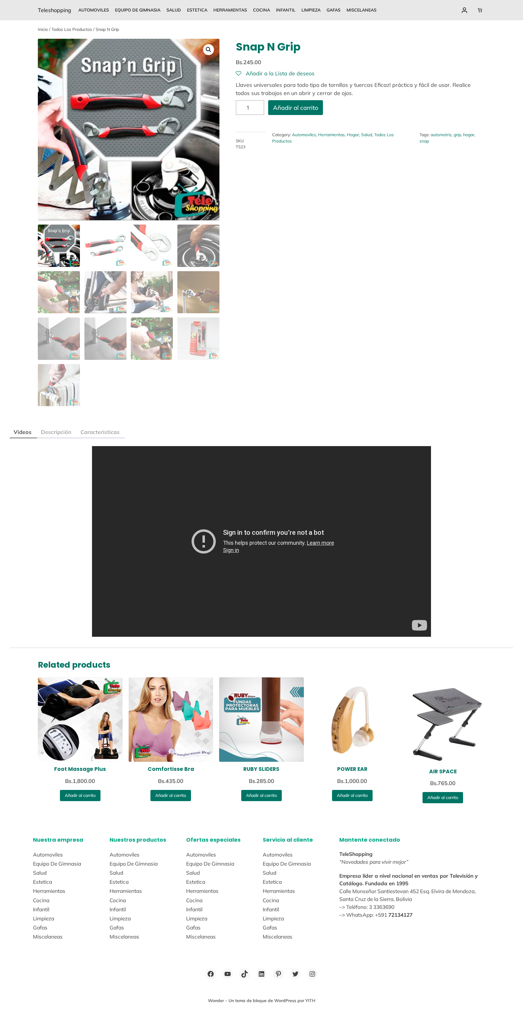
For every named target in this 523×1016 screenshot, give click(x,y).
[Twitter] (295, 973)
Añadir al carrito (295, 107)
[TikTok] (244, 973)
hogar (468, 134)
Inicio (43, 29)
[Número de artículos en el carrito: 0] (480, 10)
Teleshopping (54, 10)
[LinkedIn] (261, 973)
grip (457, 134)
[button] (208, 49)
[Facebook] (210, 973)
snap (424, 141)
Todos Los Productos (71, 29)
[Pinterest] (278, 973)
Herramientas (331, 134)
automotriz (441, 134)
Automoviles (304, 134)
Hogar (353, 134)
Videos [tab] (22, 432)
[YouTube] (227, 973)
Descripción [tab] (56, 432)
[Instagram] (312, 973)
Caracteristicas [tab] (100, 432)
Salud (366, 134)
